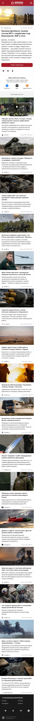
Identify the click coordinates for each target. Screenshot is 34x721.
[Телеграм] (5, 710)
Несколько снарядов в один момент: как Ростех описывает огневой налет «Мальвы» (17, 236)
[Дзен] (28, 710)
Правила (20, 703)
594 (31, 655)
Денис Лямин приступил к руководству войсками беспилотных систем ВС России (16, 273)
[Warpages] (2, 507)
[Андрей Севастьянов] (2, 249)
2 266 (30, 172)
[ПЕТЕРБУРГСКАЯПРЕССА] (2, 692)
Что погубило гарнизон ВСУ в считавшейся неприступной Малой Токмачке (16, 606)
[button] (3, 71)
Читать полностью (17, 65)
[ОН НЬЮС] (2, 323)
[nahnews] (2, 28)
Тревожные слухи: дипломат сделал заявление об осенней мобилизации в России (15, 495)
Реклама (4, 700)
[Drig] (2, 469)
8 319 (30, 134)
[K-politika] (2, 432)
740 (31, 470)
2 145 (30, 211)
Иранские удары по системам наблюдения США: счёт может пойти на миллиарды (16, 569)
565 (31, 692)
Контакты (20, 700)
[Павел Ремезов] (2, 211)
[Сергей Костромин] (2, 172)
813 (31, 395)
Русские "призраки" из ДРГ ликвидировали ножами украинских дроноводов (16, 457)
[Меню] (3, 3)
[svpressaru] (2, 394)
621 (31, 544)
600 (31, 582)
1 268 (30, 286)
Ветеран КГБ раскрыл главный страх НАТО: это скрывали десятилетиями (17, 679)
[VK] (20, 710)
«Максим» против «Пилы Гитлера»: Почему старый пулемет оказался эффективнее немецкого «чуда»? (17, 120)
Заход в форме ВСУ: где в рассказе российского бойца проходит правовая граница (15, 197)
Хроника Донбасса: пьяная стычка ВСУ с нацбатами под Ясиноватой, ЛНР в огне (15, 33)
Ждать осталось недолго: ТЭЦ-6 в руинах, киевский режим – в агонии (16, 642)
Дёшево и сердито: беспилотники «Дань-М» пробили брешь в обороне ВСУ (17, 531)
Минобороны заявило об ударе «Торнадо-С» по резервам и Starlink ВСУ (17, 159)
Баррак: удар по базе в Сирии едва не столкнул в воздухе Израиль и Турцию (15, 348)
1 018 (30, 324)
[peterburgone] (2, 544)
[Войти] (31, 3)
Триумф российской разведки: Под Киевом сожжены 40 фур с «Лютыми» (16, 386)
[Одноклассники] (13, 710)
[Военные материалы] (17, 3)
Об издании (5, 703)
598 (31, 617)
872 (31, 361)
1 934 (30, 249)
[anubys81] (2, 134)
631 (31, 507)
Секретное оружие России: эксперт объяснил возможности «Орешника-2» (15, 311)
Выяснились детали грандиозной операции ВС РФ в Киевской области (17, 419)
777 (31, 432)
